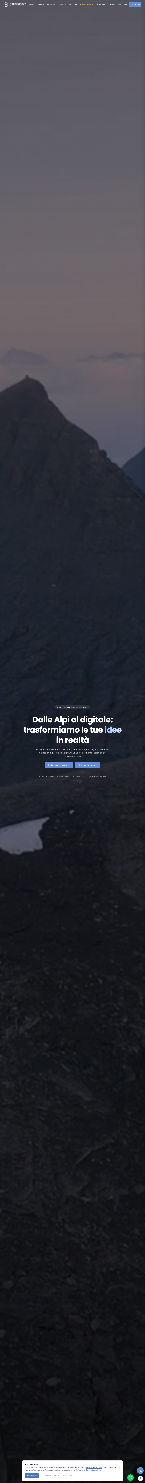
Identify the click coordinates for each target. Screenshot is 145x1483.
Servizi (39, 4)
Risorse (61, 4)
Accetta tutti (32, 1476)
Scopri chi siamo (89, 765)
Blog (125, 5)
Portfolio (111, 5)
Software (50, 4)
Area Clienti (73, 5)
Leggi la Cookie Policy (94, 1470)
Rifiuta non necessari (51, 1476)
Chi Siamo (31, 5)
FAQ (119, 5)
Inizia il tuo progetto (57, 765)
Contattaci (135, 4)
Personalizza (67, 1476)
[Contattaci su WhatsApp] (130, 1477)
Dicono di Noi (100, 5)
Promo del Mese (87, 4)
